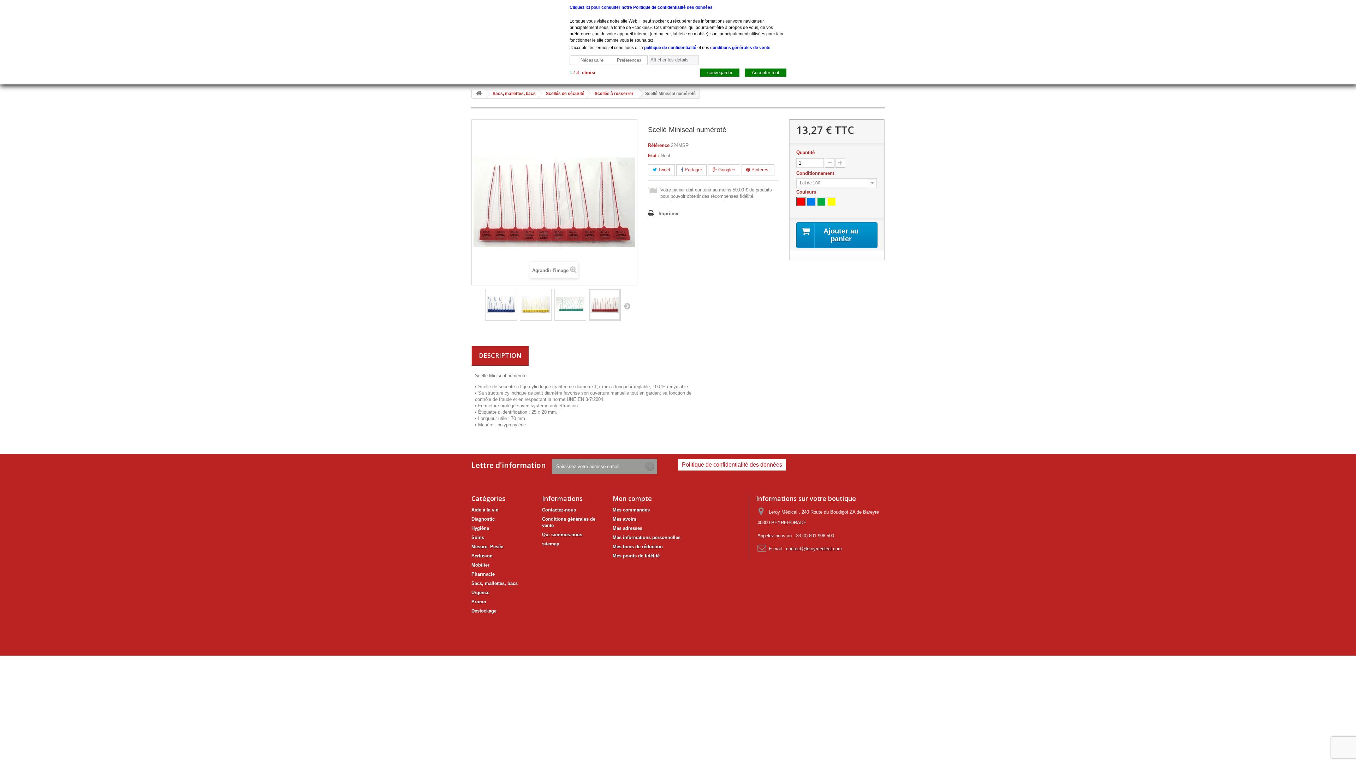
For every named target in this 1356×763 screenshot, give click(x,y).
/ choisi (582, 72)
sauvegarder (719, 72)
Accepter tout (765, 72)
